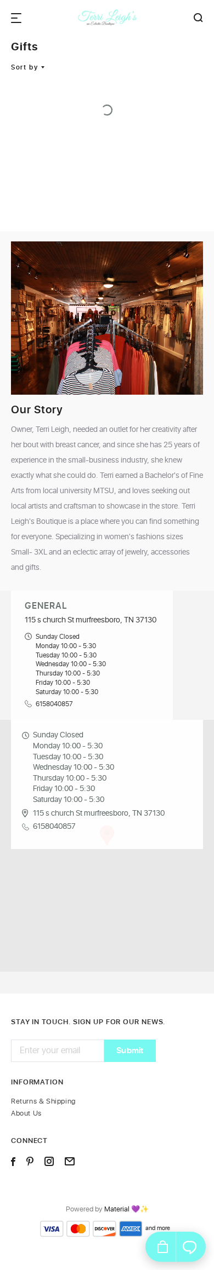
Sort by (24, 67)
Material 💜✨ (126, 1210)
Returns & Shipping (43, 1101)
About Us (26, 1114)
